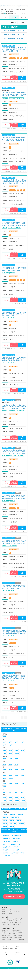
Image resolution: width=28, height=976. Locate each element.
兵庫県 (22, 775)
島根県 (10, 783)
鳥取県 (4, 783)
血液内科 (5, 826)
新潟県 (4, 758)
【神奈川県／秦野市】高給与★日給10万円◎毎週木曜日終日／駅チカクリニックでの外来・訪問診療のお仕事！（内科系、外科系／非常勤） (14, 541)
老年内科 (5, 823)
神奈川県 (17, 753)
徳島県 (4, 792)
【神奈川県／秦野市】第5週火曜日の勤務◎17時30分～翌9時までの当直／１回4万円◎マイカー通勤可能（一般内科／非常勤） (13, 451)
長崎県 (16, 797)
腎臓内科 (5, 820)
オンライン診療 (6, 855)
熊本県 (22, 797)
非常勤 (14, 17)
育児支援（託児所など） (17, 835)
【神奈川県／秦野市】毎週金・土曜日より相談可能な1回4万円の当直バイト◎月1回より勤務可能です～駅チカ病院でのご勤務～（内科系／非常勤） (14, 677)
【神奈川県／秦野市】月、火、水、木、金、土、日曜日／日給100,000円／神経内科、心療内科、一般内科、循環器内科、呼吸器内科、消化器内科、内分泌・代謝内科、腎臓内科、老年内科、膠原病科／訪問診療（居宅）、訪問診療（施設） (15, 34)
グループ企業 (17, 952)
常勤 (4, 17)
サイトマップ (4, 952)
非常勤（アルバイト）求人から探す (11, 911)
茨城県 (4, 750)
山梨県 (10, 758)
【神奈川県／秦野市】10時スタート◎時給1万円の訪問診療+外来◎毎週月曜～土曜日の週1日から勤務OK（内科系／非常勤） (14, 181)
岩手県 (10, 742)
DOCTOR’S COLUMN (16, 930)
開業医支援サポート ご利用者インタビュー (13, 939)
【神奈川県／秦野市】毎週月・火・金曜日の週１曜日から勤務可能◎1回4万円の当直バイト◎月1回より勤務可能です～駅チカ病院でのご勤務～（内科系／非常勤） (14, 632)
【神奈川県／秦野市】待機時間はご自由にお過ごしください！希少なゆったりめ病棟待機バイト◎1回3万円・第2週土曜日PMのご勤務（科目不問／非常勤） (14, 223)
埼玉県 (22, 750)
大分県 (4, 800)
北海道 (4, 736)
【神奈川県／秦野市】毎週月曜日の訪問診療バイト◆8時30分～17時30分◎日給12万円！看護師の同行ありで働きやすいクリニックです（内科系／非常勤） (14, 139)
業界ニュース (16, 933)
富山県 (4, 764)
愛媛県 (16, 792)
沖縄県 (23, 800)
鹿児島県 (17, 800)
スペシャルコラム (6, 933)
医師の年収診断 (18, 935)
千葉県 (4, 753)
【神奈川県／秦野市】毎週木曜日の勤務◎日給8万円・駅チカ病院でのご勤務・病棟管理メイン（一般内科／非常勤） (14, 587)
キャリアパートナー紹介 (8, 922)
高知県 (22, 792)
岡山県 (16, 783)
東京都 (10, 753)
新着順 (22, 22)
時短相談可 (5, 853)
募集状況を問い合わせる (14, 438)
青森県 (4, 742)
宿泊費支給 (15, 847)
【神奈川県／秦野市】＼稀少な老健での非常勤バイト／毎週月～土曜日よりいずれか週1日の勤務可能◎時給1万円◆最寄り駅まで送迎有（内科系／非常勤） (14, 496)
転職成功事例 (5, 924)
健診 (20, 844)
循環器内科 (12, 814)
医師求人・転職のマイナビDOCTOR (9, 6)
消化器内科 (5, 817)
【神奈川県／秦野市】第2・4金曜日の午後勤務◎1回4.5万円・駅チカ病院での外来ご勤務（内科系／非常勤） (14, 314)
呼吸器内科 (20, 814)
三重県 (22, 769)
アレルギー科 (13, 823)
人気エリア (5, 844)
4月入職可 (13, 853)
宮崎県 (10, 800)
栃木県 (10, 750)
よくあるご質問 (14, 924)
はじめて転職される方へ (16, 919)
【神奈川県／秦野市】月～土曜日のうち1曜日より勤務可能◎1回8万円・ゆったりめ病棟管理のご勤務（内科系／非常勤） (14, 269)
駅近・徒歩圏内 (6, 841)
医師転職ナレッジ (6, 932)
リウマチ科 (21, 823)
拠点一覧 (18, 922)
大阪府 (16, 775)
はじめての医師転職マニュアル (10, 920)
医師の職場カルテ (18, 937)
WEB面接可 (21, 853)
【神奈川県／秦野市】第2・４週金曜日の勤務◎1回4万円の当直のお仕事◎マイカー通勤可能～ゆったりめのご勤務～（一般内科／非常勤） (14, 406)
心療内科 (19, 820)
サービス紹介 (5, 919)
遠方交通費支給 (6, 847)
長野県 (16, 758)
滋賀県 (4, 775)
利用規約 (17, 946)
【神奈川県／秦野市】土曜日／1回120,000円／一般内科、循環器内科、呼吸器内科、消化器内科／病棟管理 (15, 38)
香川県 (10, 792)
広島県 (22, 783)
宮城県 (16, 742)
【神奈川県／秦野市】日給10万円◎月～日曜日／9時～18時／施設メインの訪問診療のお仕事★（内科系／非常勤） (14, 49)
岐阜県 (4, 769)
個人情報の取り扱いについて (7, 949)
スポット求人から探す (8, 913)
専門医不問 (15, 841)
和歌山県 (11, 778)
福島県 (10, 745)
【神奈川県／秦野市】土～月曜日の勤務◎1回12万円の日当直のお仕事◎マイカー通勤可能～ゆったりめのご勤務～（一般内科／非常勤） (14, 94)
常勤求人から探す (6, 909)
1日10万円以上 (6, 850)
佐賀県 (10, 797)
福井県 (16, 764)
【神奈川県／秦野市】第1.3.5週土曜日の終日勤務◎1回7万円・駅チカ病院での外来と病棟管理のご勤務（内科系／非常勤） (14, 359)
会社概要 (3, 946)
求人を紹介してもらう (14, 78)
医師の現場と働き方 (18, 932)
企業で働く (13, 844)
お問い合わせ (17, 948)
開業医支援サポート (7, 935)
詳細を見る (22, 77)
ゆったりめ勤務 (16, 838)
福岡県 (4, 797)
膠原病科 (12, 826)
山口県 (4, 786)
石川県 (10, 764)
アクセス (3, 954)
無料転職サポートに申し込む (14, 896)
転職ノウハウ (5, 930)
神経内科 (12, 820)
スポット (23, 17)
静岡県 (10, 769)
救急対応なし (6, 835)
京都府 (10, 775)
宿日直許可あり (6, 838)
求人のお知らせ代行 (7, 937)
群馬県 (16, 750)
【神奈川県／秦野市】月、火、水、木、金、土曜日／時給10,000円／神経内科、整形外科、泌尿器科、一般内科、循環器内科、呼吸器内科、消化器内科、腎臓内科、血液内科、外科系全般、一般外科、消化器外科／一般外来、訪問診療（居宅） (15, 30)
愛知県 (16, 769)
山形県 (4, 745)
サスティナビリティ (19, 954)
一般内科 (5, 814)
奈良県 (4, 778)
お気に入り (6, 78)
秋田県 (22, 742)
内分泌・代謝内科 (15, 817)
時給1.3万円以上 (16, 850)
